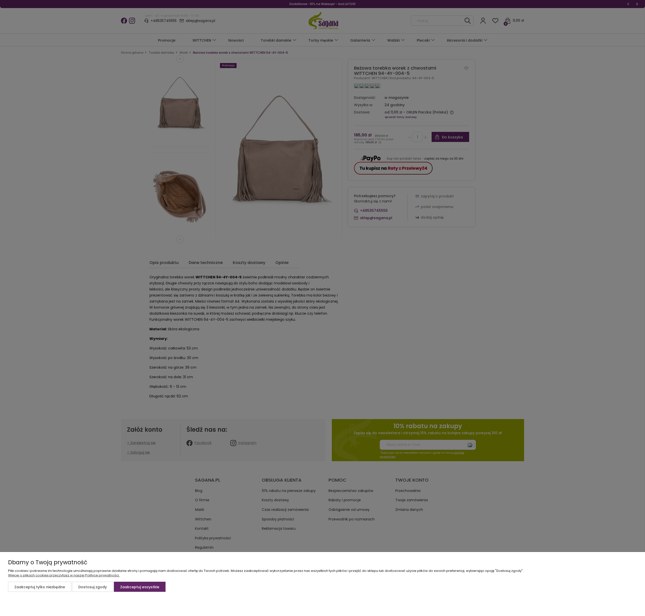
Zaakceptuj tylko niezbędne (39, 587)
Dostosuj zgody (92, 587)
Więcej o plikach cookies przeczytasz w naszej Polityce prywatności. (64, 575)
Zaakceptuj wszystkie (139, 587)
